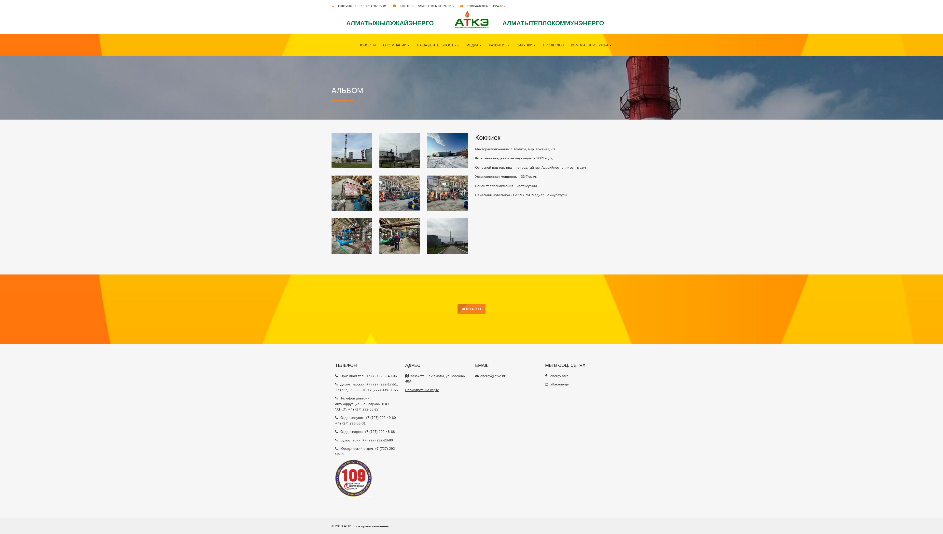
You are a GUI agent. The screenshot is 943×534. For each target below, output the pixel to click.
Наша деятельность (437, 45)
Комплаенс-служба (590, 45)
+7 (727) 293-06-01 (350, 423)
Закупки (525, 45)
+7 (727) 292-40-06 (374, 6)
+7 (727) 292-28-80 (377, 440)
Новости (367, 45)
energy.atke (559, 376)
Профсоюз (553, 45)
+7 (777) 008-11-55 (383, 390)
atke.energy (559, 384)
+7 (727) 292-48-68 (379, 432)
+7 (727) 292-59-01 (350, 390)
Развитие (498, 45)
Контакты (471, 309)
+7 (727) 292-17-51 (381, 384)
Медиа (472, 45)
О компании (395, 45)
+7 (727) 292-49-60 (380, 418)
